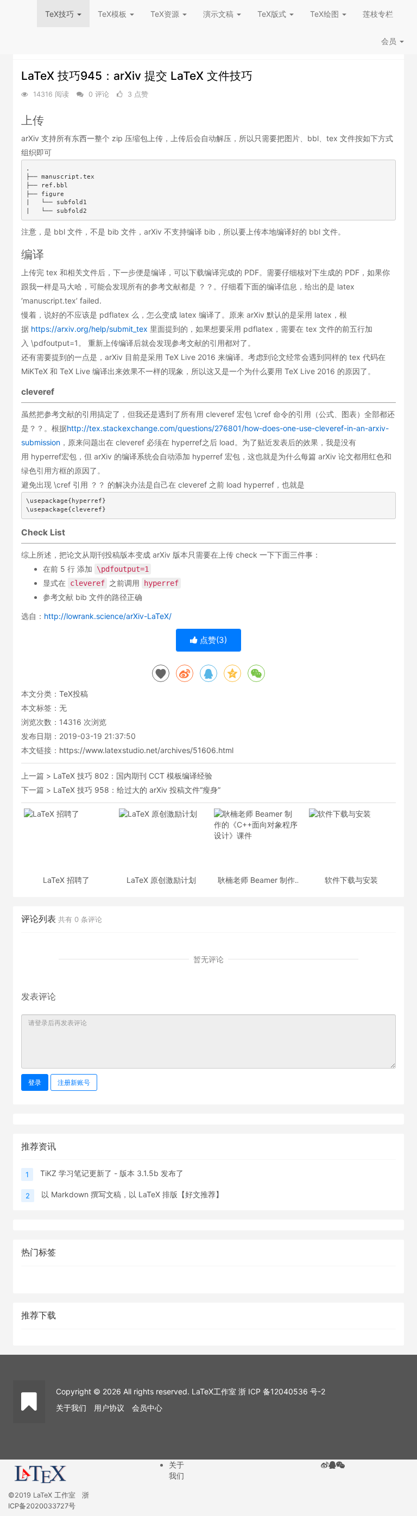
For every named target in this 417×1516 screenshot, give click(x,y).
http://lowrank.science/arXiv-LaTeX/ (108, 616)
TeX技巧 (60, 13)
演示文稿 (219, 13)
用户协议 (109, 1407)
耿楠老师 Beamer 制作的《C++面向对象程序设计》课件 (256, 880)
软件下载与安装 (351, 880)
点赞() (212, 640)
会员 (388, 41)
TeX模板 (113, 13)
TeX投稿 (73, 693)
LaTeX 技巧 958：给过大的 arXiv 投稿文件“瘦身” (136, 789)
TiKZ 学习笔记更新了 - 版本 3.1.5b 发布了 (112, 1173)
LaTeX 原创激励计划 (161, 880)
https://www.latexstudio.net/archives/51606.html (146, 750)
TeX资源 (165, 13)
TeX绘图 (325, 13)
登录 (34, 1082)
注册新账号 (74, 1082)
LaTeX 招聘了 (66, 880)
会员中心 (147, 1407)
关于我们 (71, 1407)
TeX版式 (272, 13)
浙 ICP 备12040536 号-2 (281, 1391)
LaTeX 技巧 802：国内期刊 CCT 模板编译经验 (132, 775)
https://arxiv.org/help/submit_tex (89, 328)
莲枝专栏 (378, 13)
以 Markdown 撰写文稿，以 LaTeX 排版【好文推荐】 (132, 1194)
